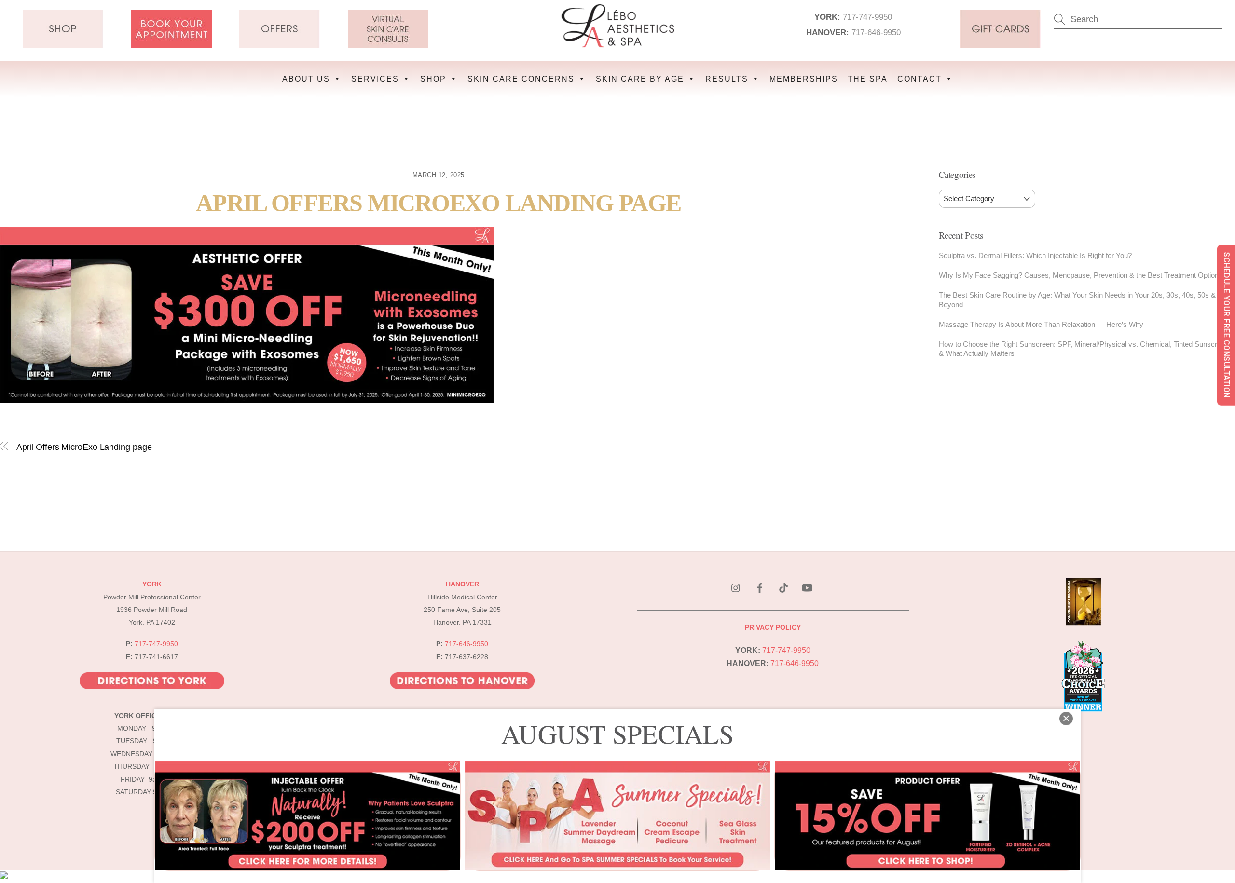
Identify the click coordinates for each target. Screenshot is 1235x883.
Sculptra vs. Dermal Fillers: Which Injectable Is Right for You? (1035, 255)
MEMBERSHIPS (803, 79)
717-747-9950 (867, 17)
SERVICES (375, 79)
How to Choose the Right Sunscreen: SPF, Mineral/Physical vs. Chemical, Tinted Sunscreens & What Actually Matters (1086, 349)
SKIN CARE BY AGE (640, 79)
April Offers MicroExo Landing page (438, 203)
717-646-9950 (876, 32)
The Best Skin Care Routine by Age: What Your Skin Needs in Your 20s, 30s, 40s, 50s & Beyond (1077, 300)
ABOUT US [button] (306, 79)
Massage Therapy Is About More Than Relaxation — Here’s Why (1041, 324)
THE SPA (868, 79)
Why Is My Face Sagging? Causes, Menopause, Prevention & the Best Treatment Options (1080, 275)
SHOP (433, 79)
